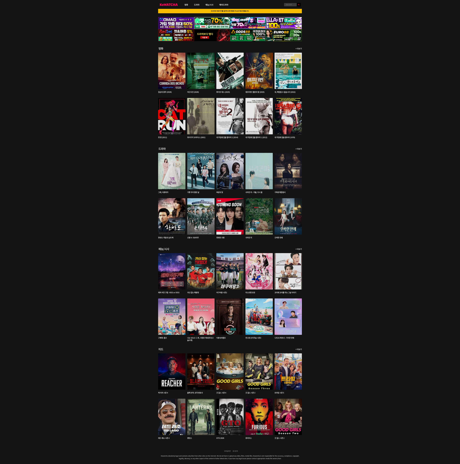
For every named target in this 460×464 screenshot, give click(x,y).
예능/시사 (209, 4)
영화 (186, 4)
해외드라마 (223, 4)
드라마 (196, 4)
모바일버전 (227, 451)
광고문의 (235, 451)
